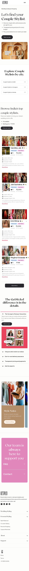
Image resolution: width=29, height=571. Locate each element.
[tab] (14, 330)
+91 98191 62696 (5, 561)
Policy (2, 555)
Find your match (7, 128)
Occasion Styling (5, 523)
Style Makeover (5, 520)
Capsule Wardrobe (5, 529)
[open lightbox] (5, 141)
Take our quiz (7, 37)
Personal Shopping (5, 526)
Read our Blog (10, 422)
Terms (2, 558)
